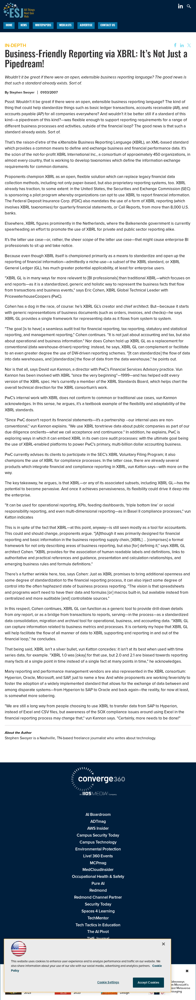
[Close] (163, 944)
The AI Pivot (98, 932)
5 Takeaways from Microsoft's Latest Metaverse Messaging (179, 986)
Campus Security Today (98, 835)
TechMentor (98, 918)
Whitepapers (43, 25)
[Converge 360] (98, 779)
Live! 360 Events (98, 856)
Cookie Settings (108, 982)
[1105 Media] (98, 794)
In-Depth (15, 45)
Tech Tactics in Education (98, 925)
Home (9, 25)
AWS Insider (98, 828)
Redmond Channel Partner (98, 897)
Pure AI (98, 883)
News (24, 25)
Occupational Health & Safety (98, 877)
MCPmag (98, 863)
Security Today (98, 904)
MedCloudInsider (98, 870)
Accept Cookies (148, 982)
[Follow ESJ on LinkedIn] (181, 7)
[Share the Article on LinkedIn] (181, 45)
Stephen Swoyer (22, 92)
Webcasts (65, 25)
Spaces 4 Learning (98, 911)
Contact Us (107, 25)
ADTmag (98, 821)
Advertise (86, 25)
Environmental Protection (98, 849)
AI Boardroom (98, 815)
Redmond (98, 890)
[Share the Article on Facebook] (173, 45)
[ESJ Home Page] (17, 9)
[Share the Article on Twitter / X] (188, 45)
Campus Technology (98, 842)
